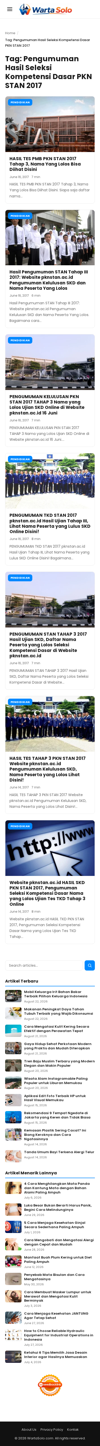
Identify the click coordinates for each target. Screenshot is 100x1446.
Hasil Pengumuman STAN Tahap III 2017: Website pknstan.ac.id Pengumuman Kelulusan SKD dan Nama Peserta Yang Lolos (48, 280)
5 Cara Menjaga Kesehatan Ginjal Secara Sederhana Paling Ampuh (54, 1225)
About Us (29, 1429)
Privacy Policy (52, 1429)
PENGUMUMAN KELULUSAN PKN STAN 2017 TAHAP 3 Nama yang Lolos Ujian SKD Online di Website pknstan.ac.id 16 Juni (46, 405)
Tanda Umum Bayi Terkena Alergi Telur (59, 1152)
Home (10, 33)
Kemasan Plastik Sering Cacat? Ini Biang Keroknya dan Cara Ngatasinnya (55, 1134)
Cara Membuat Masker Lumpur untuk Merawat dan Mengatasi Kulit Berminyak (57, 1296)
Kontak (73, 1429)
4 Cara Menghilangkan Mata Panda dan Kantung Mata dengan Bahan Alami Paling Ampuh (57, 1188)
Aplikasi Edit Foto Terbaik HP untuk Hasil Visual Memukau (55, 1098)
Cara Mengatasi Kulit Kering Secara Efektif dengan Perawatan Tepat (56, 1029)
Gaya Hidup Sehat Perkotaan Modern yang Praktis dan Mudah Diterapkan (58, 1046)
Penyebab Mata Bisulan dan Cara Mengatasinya (54, 1277)
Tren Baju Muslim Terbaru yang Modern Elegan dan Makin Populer (59, 1063)
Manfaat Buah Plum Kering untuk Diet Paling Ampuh (58, 1259)
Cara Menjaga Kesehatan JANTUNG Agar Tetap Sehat (56, 1316)
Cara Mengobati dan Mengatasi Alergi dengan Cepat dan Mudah (59, 1242)
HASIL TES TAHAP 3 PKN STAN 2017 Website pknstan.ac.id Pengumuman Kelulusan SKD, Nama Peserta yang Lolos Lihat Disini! (47, 769)
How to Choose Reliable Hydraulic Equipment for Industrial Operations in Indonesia (58, 1335)
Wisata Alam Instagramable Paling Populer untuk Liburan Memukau (56, 1081)
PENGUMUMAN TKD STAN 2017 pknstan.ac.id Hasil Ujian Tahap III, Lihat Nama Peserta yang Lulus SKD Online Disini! (50, 523)
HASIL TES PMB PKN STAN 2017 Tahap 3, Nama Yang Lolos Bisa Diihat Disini (45, 164)
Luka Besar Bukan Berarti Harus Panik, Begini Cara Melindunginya (58, 1207)
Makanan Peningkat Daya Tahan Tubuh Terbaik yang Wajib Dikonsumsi (58, 1011)
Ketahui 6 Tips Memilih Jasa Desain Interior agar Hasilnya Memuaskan (55, 1355)
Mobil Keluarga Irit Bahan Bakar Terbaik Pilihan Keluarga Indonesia (55, 994)
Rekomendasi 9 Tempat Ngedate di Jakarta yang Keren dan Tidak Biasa (57, 1115)
